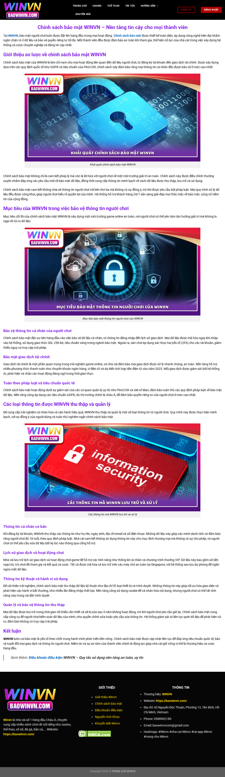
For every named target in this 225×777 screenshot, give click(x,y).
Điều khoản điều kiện (45, 657)
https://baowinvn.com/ (18, 734)
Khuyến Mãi (83, 14)
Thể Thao (113, 5)
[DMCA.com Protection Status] (94, 733)
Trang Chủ (80, 5)
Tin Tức (130, 5)
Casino (97, 5)
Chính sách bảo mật (127, 35)
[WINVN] (34, 10)
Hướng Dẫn (148, 5)
